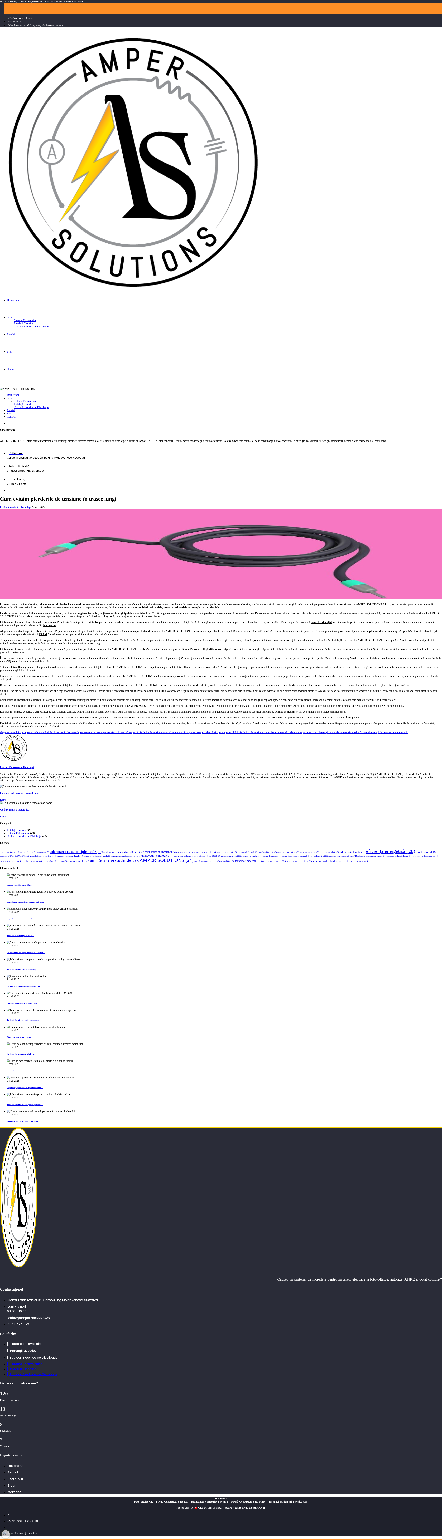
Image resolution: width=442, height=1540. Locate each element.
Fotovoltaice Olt (143, 1501)
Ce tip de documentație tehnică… (21, 1054)
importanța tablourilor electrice (127, 856)
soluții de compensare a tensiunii (390, 732)
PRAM (43, 634)
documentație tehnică (329, 852)
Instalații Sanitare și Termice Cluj (288, 1501)
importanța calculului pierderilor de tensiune (239, 732)
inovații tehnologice (158, 855)
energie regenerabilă (427, 852)
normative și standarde (251, 856)
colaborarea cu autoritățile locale (76, 852)
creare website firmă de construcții (244, 1507)
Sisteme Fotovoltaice (18, 833)
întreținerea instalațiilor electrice (327, 861)
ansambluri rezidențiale (148, 607)
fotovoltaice (17, 667)
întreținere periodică (357, 861)
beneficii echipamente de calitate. (14, 852)
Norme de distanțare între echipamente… (24, 1121)
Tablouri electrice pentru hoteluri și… (22, 969)
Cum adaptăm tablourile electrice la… (23, 1003)
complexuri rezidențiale (205, 607)
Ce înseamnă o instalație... (15, 809)
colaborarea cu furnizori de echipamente (123, 852)
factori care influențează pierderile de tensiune (137, 732)
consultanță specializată (288, 852)
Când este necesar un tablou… (19, 1037)
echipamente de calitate (352, 852)
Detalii (3, 799)
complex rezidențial (375, 631)
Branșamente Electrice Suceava (209, 1501)
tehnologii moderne (247, 860)
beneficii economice (39, 852)
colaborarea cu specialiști (160, 851)
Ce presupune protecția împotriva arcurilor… (26, 953)
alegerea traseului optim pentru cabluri (20, 732)
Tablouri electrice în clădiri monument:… (24, 1020)
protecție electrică (319, 856)
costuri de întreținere (309, 852)
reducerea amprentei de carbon (371, 856)
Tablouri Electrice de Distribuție (24, 836)
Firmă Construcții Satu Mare (248, 1501)
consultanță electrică (247, 852)
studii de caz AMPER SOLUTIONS (154, 860)
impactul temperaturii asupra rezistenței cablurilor (188, 732)
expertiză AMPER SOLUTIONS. (14, 856)
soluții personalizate (35, 861)
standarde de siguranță (57, 861)
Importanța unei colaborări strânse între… (25, 919)
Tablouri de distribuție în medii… (20, 936)
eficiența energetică (390, 851)
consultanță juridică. (267, 852)
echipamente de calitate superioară (93, 732)
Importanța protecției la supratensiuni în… (25, 1088)
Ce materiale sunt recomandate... (19, 793)
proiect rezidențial (321, 622)
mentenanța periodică (231, 856)
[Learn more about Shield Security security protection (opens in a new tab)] (5, 1534)
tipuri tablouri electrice (297, 861)
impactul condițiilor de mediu (97, 856)
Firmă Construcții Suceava (172, 1501)
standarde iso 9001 (78, 861)
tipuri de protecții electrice (273, 861)
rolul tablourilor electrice (425, 856)
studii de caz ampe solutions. (207, 861)
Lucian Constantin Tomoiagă (16, 507)
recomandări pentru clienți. (342, 856)
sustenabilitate (227, 861)
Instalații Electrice (16, 490)
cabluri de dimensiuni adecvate (58, 732)
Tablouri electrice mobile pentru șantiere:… (25, 1104)
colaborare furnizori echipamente (196, 852)
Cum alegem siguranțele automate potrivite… (26, 902)
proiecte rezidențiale (175, 607)
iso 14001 (214, 856)
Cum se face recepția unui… (18, 1071)
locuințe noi (49, 625)
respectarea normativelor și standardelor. (320, 732)
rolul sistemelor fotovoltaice (357, 732)
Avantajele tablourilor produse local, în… (24, 986)
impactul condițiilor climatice (70, 856)
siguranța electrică (11, 861)
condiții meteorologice (227, 852)
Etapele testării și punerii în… (19, 885)
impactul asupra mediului (43, 856)
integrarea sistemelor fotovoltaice (191, 856)
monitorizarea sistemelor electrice (281, 732)
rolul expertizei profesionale (398, 856)
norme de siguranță (272, 856)
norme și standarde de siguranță (296, 856)
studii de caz (102, 860)
